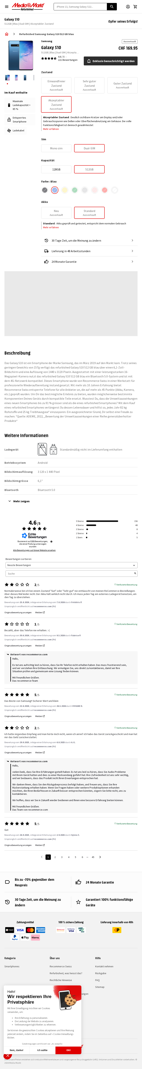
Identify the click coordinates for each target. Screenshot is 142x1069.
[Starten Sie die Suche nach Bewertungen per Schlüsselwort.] (135, 573)
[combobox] (80, 6)
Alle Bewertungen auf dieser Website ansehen (34, 550)
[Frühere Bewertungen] (42, 857)
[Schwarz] (44, 190)
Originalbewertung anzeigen (18, 612)
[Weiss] (114, 190)
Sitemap (99, 987)
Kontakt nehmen (104, 966)
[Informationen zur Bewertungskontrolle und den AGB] (51, 541)
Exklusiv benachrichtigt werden (114, 61)
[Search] (112, 6)
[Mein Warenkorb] (135, 6)
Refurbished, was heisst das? (66, 973)
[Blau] (54, 190)
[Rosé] (94, 190)
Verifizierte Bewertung (126, 584)
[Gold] (64, 190)
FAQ (97, 980)
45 (93, 857)
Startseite (6, 34)
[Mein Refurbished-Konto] (128, 6)
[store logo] (28, 6)
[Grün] (74, 190)
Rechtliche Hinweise (61, 980)
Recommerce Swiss (61, 966)
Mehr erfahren (51, 129)
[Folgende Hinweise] (100, 857)
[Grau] (84, 190)
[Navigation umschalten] (6, 6)
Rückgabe (100, 973)
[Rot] (104, 190)
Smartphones (11, 966)
